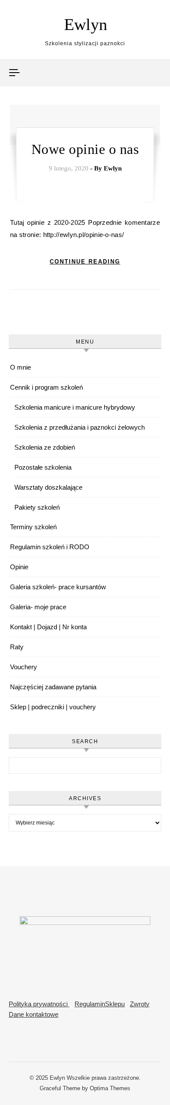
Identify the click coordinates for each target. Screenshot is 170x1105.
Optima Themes (110, 1088)
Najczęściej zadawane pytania (53, 687)
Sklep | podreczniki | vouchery (53, 707)
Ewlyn (85, 24)
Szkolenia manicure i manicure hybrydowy (74, 407)
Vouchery (23, 667)
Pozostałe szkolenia (42, 467)
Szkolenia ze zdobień (44, 447)
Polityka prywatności (39, 1004)
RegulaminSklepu (100, 1004)
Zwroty (140, 1004)
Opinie (19, 567)
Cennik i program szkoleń (46, 387)
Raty (17, 647)
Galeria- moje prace (38, 607)
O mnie (20, 367)
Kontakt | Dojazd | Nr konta (48, 627)
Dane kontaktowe (33, 1014)
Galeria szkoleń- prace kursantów (58, 587)
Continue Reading (85, 261)
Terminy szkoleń (33, 527)
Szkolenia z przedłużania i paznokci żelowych (79, 427)
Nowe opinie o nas (85, 149)
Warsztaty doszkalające (48, 487)
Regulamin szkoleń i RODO (49, 547)
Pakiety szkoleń (37, 507)
